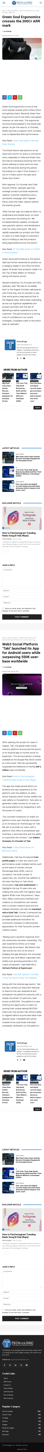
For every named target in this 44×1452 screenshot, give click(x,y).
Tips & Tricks (6, 381)
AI (17, 381)
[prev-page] (3, 495)
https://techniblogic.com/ (24, 344)
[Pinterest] (15, 97)
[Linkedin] (15, 1365)
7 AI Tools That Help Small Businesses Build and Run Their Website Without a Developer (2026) (29, 473)
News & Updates (13, 11)
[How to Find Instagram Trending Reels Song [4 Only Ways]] (22, 518)
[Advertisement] (22, 76)
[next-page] (7, 495)
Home (4, 11)
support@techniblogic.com (20, 1359)
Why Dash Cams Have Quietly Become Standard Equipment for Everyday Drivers (28, 459)
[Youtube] (24, 358)
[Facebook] (4, 97)
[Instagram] (10, 1365)
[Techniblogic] (10, 349)
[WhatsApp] (20, 97)
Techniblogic (8, 31)
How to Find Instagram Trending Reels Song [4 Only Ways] (19, 534)
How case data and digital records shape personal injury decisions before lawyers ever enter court (28, 487)
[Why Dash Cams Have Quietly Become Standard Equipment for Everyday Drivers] (8, 376)
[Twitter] (9, 97)
